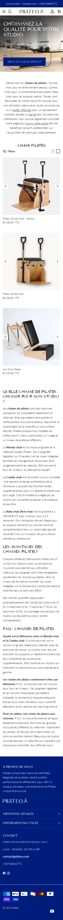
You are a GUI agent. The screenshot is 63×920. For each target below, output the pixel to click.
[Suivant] (57, 186)
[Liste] (58, 151)
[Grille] (53, 151)
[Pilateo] (31, 11)
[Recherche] (11, 11)
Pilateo (15, 907)
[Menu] (4, 11)
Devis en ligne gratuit (24, 61)
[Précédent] (5, 186)
